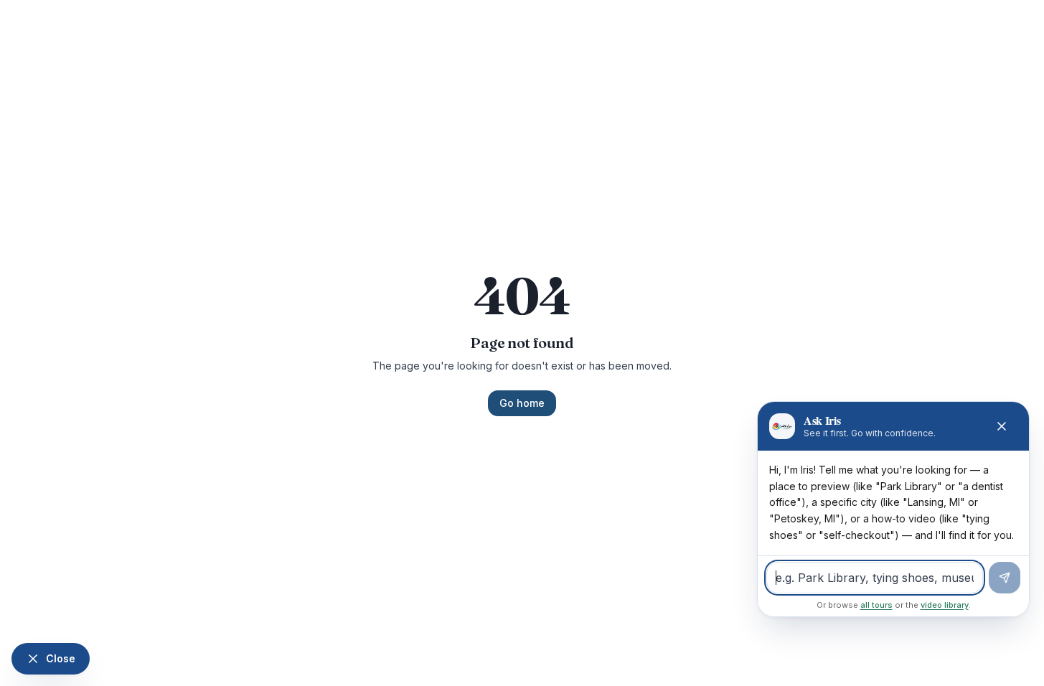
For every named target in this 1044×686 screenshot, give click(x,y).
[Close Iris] (1001, 426)
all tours (876, 605)
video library (945, 605)
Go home (522, 403)
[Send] (1004, 577)
